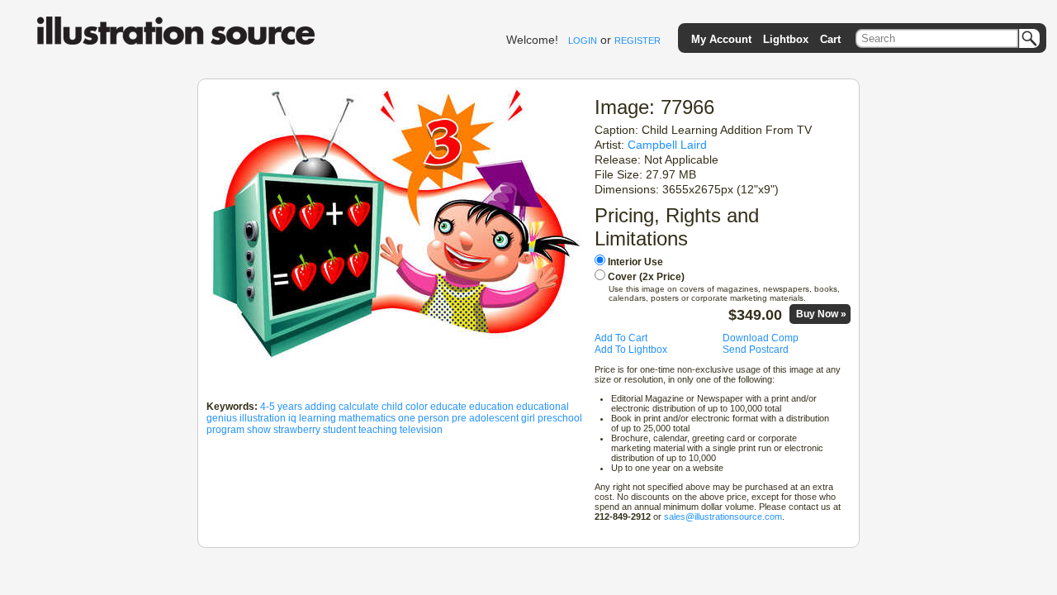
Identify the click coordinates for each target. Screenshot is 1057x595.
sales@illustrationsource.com (723, 516)
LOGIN (582, 40)
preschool (560, 418)
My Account (721, 39)
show (259, 430)
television (421, 430)
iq (292, 418)
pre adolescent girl (493, 418)
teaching (377, 430)
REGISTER (637, 40)
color (416, 406)
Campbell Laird (667, 144)
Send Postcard (756, 349)
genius (221, 418)
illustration (262, 418)
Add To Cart (621, 338)
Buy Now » (821, 314)
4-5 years (281, 406)
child (392, 406)
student (339, 430)
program (225, 430)
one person (423, 418)
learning (317, 418)
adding (320, 406)
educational (542, 406)
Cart (830, 39)
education (491, 406)
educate (448, 406)
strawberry (296, 430)
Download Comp (761, 338)
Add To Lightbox (631, 349)
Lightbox (785, 39)
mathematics (367, 418)
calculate (359, 406)
